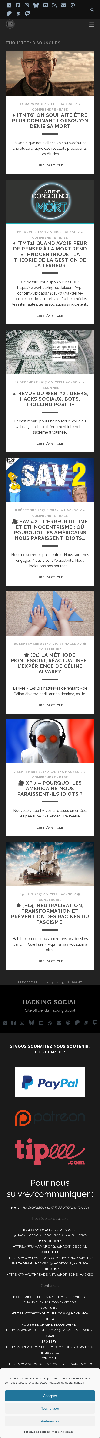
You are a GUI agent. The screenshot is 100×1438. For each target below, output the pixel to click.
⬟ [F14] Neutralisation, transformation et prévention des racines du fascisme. (50, 914)
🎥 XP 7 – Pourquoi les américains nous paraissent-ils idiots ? (50, 788)
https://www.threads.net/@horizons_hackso (50, 1274)
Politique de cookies (37, 1431)
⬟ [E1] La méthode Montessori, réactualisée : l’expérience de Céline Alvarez (50, 663)
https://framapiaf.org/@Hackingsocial (50, 1246)
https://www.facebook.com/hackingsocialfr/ (50, 1258)
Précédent (27, 982)
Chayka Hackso (64, 510)
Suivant (75, 982)
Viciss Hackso (60, 104)
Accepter (50, 1396)
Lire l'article (50, 165)
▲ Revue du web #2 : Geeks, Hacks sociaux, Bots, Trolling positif (50, 398)
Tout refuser (50, 1408)
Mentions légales (62, 1431)
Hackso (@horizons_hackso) (61, 1263)
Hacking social (50, 1002)
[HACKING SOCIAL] (10, 26)
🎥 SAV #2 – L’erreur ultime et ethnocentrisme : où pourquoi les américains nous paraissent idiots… (50, 530)
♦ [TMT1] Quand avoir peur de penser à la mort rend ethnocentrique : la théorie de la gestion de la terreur (50, 254)
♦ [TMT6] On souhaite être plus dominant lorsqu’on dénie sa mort (50, 120)
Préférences (50, 1421)
